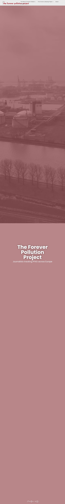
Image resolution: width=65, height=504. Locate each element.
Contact (23, 4)
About (56, 1)
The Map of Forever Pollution (28, 1)
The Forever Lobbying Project (45, 1)
